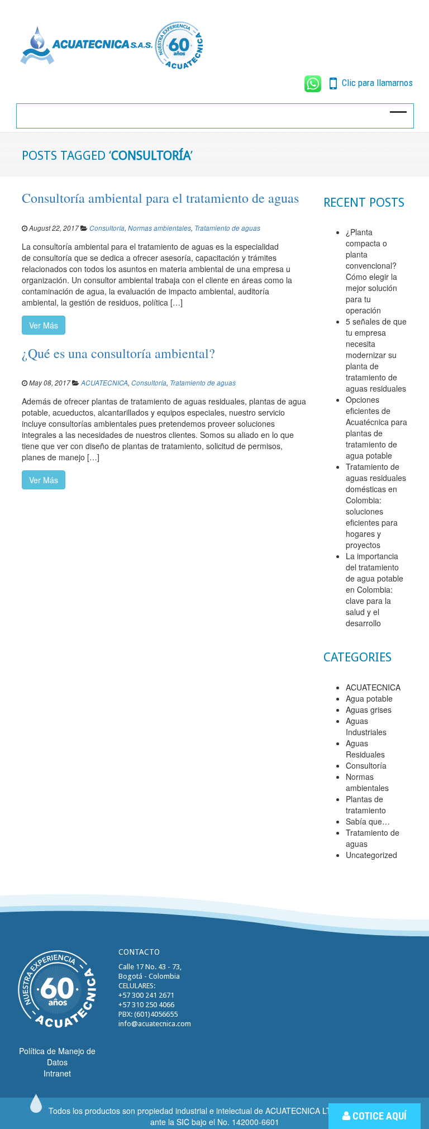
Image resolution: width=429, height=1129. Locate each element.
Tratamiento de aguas (227, 227)
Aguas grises (369, 709)
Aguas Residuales (365, 748)
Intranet (57, 1073)
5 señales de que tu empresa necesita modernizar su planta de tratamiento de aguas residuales (376, 355)
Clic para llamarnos (376, 82)
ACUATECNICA (104, 382)
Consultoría (107, 227)
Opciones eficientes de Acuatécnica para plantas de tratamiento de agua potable (376, 427)
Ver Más (43, 325)
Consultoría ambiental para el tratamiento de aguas (160, 198)
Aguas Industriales (366, 726)
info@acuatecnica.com (154, 1024)
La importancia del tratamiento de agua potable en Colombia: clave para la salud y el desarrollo (374, 589)
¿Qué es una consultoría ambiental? (118, 353)
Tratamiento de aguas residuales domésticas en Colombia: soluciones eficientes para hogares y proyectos (376, 505)
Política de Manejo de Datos (57, 1056)
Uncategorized (371, 854)
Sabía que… (368, 821)
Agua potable (369, 698)
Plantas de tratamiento (366, 804)
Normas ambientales (159, 227)
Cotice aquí (378, 1116)
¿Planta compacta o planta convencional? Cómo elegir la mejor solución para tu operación (371, 271)
